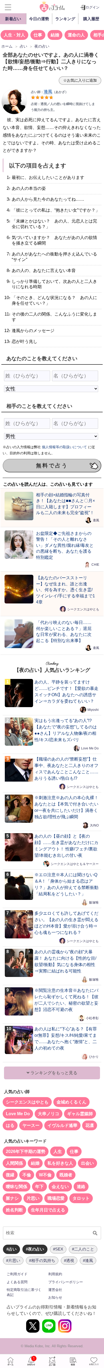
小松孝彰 (92, 1018)
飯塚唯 (94, 902)
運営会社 (55, 1290)
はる (10, 1125)
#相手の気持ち (42, 1260)
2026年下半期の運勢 (25, 1151)
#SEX (58, 1249)
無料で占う (52, 465)
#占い (11, 1249)
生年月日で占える (48, 1210)
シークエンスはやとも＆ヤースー (75, 864)
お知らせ (55, 1297)
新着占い (13, 18)
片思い (33, 1198)
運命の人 (76, 35)
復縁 (10, 1175)
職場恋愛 (56, 1198)
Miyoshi (93, 710)
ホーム (10, 1361)
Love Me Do (90, 748)
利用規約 (55, 1274)
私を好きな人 (60, 1163)
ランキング (65, 18)
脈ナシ (12, 1198)
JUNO (94, 825)
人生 (57, 1151)
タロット (81, 1198)
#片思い (13, 1260)
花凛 (89, 1125)
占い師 (52, 1361)
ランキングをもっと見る (53, 1073)
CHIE (95, 564)
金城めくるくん (71, 1102)
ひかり (94, 1057)
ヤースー (30, 1125)
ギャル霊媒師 (80, 1113)
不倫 (26, 1175)
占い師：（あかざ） (49, 92)
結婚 (55, 35)
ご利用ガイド (17, 1274)
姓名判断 (14, 1210)
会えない (60, 1186)
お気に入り (93, 1361)
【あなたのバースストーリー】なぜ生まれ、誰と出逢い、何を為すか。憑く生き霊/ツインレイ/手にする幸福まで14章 (65, 589)
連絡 (81, 1186)
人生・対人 (14, 35)
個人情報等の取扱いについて (64, 447)
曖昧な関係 (16, 1186)
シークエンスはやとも (83, 609)
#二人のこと (83, 1249)
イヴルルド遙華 (62, 1125)
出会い (87, 1163)
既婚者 (65, 1175)
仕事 (38, 35)
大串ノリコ (48, 1113)
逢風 (96, 520)
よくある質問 (17, 1282)
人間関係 (14, 1163)
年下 (39, 1186)
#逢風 (88, 1260)
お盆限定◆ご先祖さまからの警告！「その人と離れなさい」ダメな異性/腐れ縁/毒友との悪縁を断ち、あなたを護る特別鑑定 (65, 545)
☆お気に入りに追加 (80, 80)
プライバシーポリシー (65, 1282)
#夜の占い (35, 1249)
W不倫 (45, 1175)
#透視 (69, 1260)
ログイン (92, 7)
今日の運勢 (39, 18)
